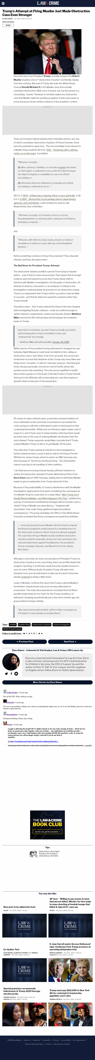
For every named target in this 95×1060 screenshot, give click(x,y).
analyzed (25, 577)
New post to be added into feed (19, 907)
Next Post (69, 641)
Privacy (56, 1040)
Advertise (36, 1040)
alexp (5, 910)
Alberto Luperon (21, 953)
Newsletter (46, 1040)
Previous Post (26, 641)
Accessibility (65, 1040)
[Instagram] (32, 634)
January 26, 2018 (61, 342)
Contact (48, 1044)
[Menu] (3, 3)
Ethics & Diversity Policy (34, 1044)
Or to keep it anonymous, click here (48, 855)
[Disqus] (47, 717)
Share (8, 25)
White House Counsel (12, 629)
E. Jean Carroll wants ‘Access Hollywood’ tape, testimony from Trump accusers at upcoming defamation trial (70, 947)
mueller (13, 624)
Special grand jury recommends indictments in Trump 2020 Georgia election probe (21, 991)
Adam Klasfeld (9, 997)
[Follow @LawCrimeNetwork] (37, 634)
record (62, 167)
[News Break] (42, 634)
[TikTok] (29, 634)
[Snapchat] (39, 634)
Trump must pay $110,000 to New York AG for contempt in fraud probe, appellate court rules (70, 993)
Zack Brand (8, 953)
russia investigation (61, 624)
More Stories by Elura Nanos (47, 682)
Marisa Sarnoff (56, 953)
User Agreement (79, 1040)
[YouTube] (24, 634)
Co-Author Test (11, 949)
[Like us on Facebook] (27, 634)
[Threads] (34, 634)
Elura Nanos (7, 19)
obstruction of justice (41, 624)
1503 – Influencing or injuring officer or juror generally (49, 195)
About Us (27, 1040)
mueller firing (24, 624)
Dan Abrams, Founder (62, 1044)
